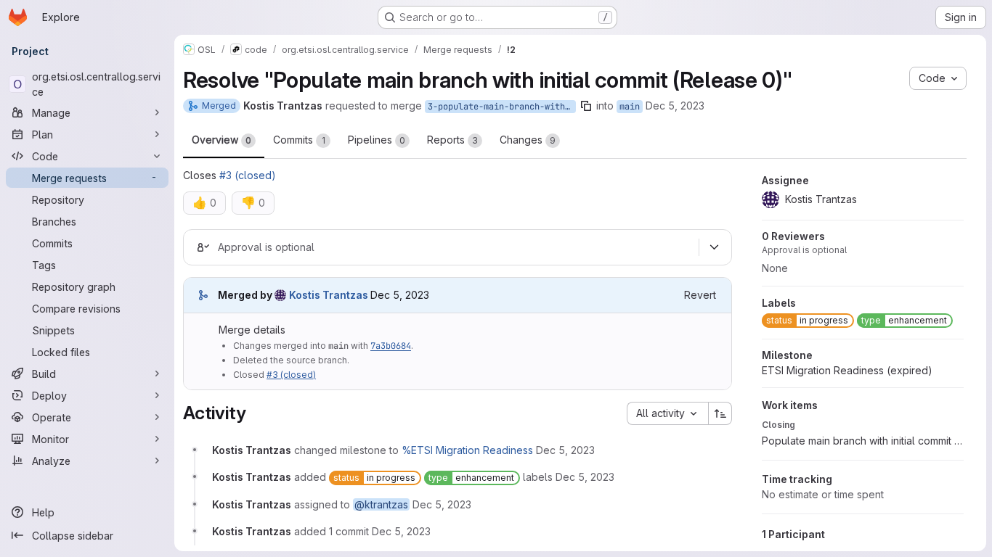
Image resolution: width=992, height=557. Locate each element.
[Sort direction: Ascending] (720, 413)
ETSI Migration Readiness (847, 370)
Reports (452, 139)
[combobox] (667, 413)
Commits (299, 139)
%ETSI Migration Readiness (467, 450)
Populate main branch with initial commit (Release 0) (863, 440)
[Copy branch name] (586, 106)
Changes (528, 139)
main (629, 106)
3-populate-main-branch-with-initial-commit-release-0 (502, 106)
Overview (221, 139)
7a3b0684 (390, 346)
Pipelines (376, 139)
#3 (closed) (247, 175)
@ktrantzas (381, 504)
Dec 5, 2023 (675, 105)
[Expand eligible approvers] (714, 247)
